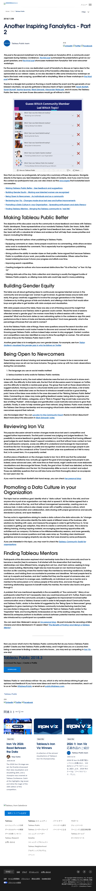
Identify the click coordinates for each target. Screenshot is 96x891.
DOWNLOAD (12, 669)
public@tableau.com (54, 686)
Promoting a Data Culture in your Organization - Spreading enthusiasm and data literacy (46, 204)
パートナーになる (59, 829)
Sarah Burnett (10, 89)
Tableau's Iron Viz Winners (46, 746)
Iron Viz (87, 649)
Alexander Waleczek (54, 89)
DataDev (31, 838)
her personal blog (73, 478)
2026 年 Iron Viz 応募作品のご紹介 (78, 746)
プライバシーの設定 (14, 883)
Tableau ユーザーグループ (38, 829)
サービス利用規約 (14, 879)
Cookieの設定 (46, 879)
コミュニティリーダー (36, 834)
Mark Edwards (38, 89)
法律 (5, 879)
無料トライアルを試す (17, 813)
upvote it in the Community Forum (47, 415)
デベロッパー (34, 872)
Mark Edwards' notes (45, 418)
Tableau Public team (21, 43)
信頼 (18, 872)
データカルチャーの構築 (14, 829)
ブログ (12, 11)
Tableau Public (20, 11)
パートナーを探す (59, 825)
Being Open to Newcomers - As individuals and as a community (35, 196)
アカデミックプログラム (37, 850)
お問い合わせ (10, 842)
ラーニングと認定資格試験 (81, 829)
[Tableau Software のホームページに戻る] (12, 2)
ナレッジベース (77, 825)
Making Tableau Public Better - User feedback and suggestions (34, 188)
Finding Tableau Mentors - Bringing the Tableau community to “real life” (38, 209)
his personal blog (48, 622)
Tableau (8, 821)
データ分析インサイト (13, 834)
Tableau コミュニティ (37, 821)
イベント (31, 855)
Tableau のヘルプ (77, 834)
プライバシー (25, 879)
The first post (44, 58)
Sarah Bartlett (82, 87)
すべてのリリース (77, 838)
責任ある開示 (36, 879)
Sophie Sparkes (24, 89)
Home (7, 11)
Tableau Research (12, 838)
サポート (75, 821)
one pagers (64, 180)
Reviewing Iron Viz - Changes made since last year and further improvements (40, 200)
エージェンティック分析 (14, 825)
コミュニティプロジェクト (38, 842)
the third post (28, 60)
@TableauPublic (24, 686)
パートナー (57, 821)
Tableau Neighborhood (37, 846)
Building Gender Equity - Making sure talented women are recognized (37, 192)
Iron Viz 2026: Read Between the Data (16, 748)
